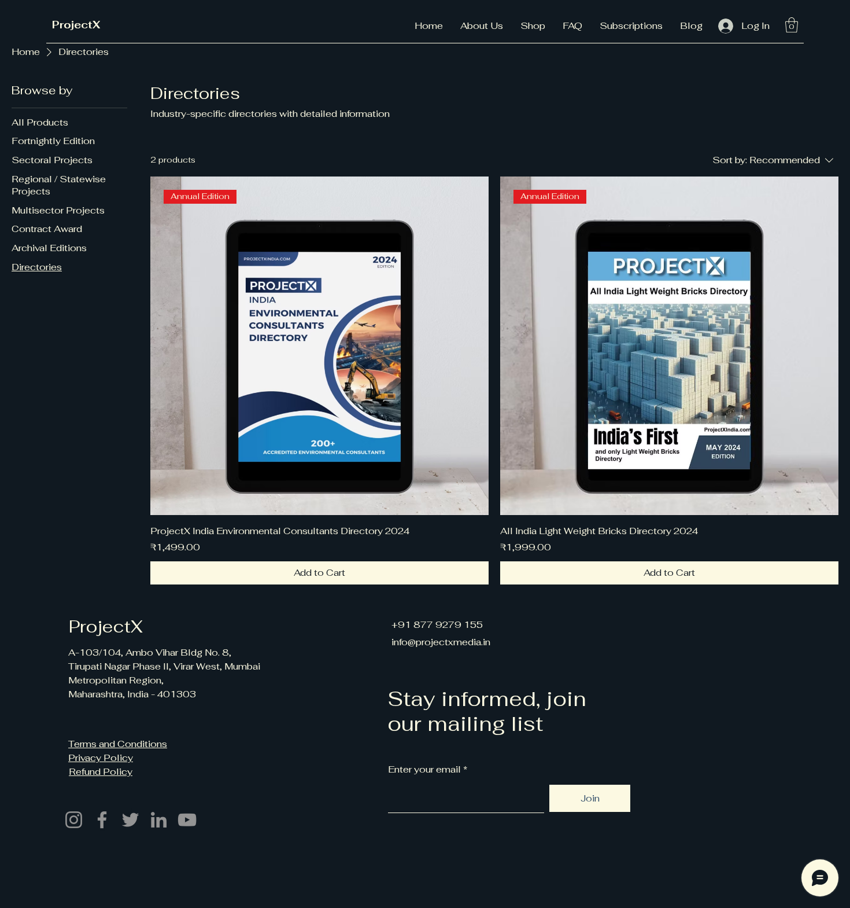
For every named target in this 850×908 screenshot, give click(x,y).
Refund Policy (100, 772)
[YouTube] (187, 819)
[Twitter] (130, 819)
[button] (791, 24)
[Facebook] (102, 819)
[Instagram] (73, 819)
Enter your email (424, 769)
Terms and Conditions (117, 744)
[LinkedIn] (158, 819)
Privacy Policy (100, 758)
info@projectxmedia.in (440, 642)
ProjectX (76, 24)
